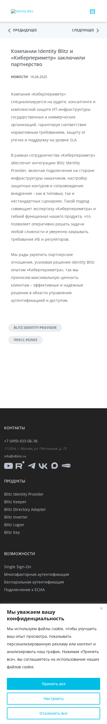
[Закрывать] (101, 608)
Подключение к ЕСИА (24, 589)
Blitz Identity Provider (35, 327)
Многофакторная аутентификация (36, 574)
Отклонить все (53, 713)
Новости (19, 77)
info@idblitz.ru (15, 456)
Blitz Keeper (15, 501)
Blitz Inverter (16, 517)
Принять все (54, 683)
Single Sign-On (17, 566)
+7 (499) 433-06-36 (21, 440)
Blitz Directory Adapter (25, 509)
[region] (53, 664)
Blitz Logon (14, 524)
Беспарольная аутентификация (34, 582)
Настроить (54, 698)
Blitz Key (12, 532)
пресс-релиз (25, 340)
